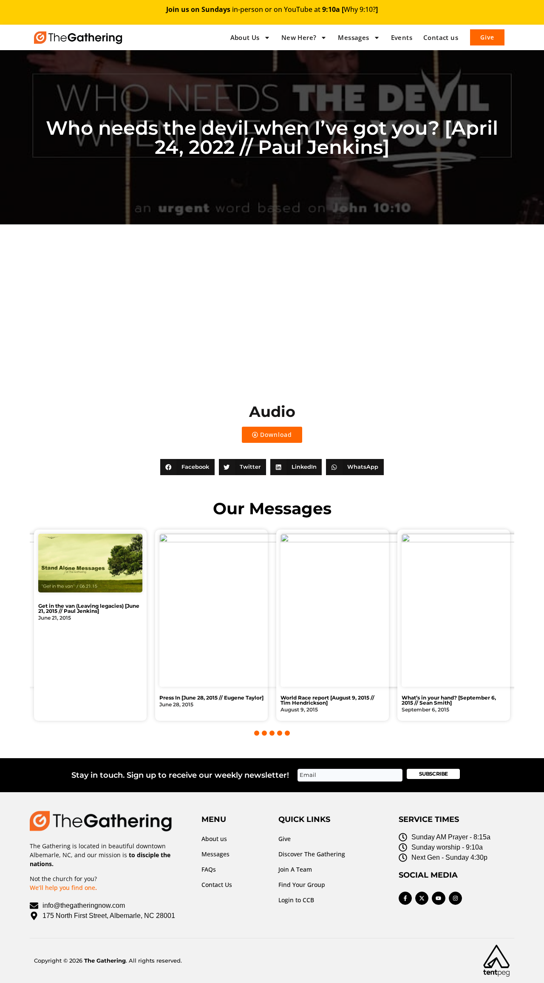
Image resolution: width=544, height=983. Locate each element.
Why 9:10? (360, 9)
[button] (187, 467)
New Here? (299, 37)
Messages (353, 37)
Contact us (440, 37)
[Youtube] (438, 898)
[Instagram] (455, 898)
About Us (245, 37)
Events (401, 37)
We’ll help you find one (62, 888)
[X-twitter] (421, 898)
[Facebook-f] (405, 898)
